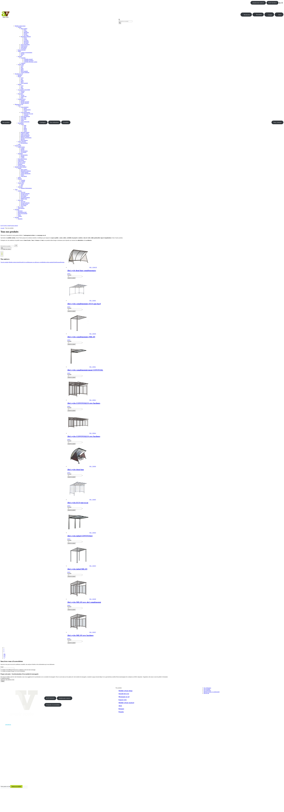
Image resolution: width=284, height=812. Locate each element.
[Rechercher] (120, 23)
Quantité (69, 275)
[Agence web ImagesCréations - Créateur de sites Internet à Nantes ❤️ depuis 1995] (6, 725)
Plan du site (206, 693)
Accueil (2, 228)
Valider (2, 681)
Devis (279, 14)
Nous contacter (277, 122)
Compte (270, 15)
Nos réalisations (54, 122)
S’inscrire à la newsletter (53, 705)
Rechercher (247, 14)
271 (4, 656)
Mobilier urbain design (14, 262)
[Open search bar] (119, 19)
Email (2, 667)
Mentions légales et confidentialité (212, 692)
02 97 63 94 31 (272, 2)
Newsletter (259, 14)
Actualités (65, 122)
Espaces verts (39, 262)
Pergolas (62, 262)
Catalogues (43, 122)
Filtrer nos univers (7, 249)
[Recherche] (16, 245)
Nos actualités (207, 689)
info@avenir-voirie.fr (258, 2)
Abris (54, 262)
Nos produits (6, 122)
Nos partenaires (207, 690)
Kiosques (58, 262)
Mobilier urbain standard (47, 262)
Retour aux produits (16, 786)
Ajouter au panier (71, 278)
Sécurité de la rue (23, 262)
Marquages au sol (31, 262)
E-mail (5, 678)
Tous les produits (5, 262)
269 (4, 654)
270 (4, 655)
